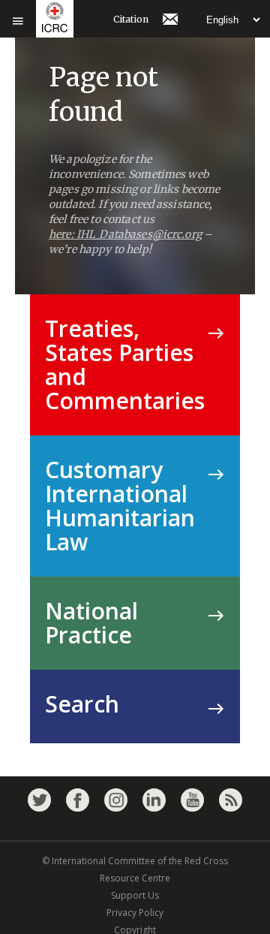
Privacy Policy (135, 912)
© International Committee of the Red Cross (135, 860)
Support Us (135, 895)
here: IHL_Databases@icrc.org (125, 234)
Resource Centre (135, 878)
